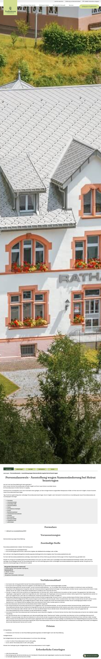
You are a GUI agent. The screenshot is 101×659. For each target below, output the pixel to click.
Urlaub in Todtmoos (89, 7)
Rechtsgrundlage (11, 518)
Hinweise (9, 515)
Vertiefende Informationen (14, 513)
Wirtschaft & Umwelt (59, 5)
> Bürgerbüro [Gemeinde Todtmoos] (14, 575)
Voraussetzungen (12, 502)
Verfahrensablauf (12, 505)
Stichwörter (41, 469)
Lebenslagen (19, 469)
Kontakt (31, 469)
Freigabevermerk (11, 520)
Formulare (10, 500)
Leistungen (8, 469)
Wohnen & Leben (44, 5)
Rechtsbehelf (10, 517)
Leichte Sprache (59, 1)
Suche (52, 469)
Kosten (9, 510)
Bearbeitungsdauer (12, 512)
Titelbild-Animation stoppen (91, 1)
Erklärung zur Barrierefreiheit (72, 1)
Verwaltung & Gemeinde (28, 5)
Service (71, 5)
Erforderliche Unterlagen (13, 509)
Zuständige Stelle (11, 504)
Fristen (9, 507)
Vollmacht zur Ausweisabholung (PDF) (16, 531)
